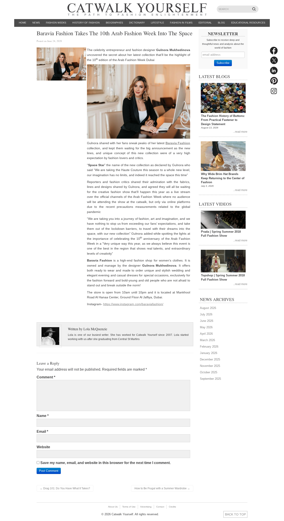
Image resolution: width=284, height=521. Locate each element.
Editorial (205, 22)
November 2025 (210, 366)
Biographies (114, 22)
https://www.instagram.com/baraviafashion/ (133, 304)
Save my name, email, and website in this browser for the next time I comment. (105, 463)
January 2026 (208, 353)
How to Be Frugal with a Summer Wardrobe (162, 488)
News (36, 22)
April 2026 (206, 333)
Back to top (235, 514)
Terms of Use (129, 506)
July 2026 (206, 314)
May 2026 (206, 327)
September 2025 (210, 378)
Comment (46, 377)
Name (43, 416)
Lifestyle (157, 22)
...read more (240, 131)
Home (22, 22)
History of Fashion (86, 22)
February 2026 (209, 346)
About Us (113, 506)
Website (43, 447)
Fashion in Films (181, 22)
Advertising (146, 506)
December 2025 (210, 359)
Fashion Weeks (56, 22)
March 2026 (207, 340)
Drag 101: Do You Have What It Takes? (65, 488)
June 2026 (206, 320)
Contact (160, 506)
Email (42, 431)
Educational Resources (248, 22)
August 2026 (208, 308)
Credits (172, 506)
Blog (221, 22)
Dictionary (137, 22)
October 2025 (208, 372)
